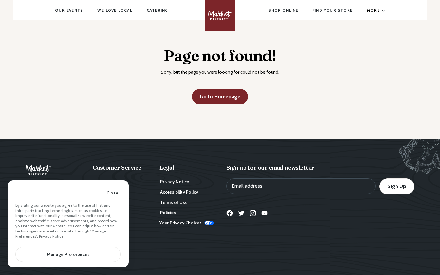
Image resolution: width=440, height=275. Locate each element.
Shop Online (283, 10)
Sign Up (396, 186)
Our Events (69, 10)
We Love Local (114, 10)
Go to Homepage (220, 96)
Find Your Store (332, 10)
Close (112, 193)
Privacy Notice (51, 236)
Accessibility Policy (179, 192)
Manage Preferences (68, 254)
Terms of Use (173, 202)
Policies (168, 212)
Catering (157, 10)
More (373, 10)
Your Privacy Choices (180, 223)
